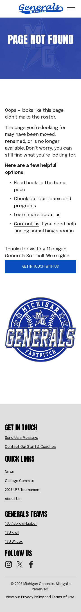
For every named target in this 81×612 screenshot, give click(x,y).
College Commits (19, 481)
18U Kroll (12, 533)
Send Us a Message (21, 438)
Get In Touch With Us (40, 267)
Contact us (26, 224)
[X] (19, 564)
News (9, 472)
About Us (12, 499)
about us (51, 215)
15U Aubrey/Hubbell (21, 524)
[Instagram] (8, 564)
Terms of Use (63, 597)
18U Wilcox (14, 542)
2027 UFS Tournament (23, 490)
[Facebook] (31, 564)
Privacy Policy (32, 597)
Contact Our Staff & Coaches (30, 447)
